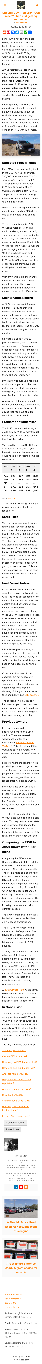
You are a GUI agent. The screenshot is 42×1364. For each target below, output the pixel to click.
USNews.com (12, 498)
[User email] (26, 1187)
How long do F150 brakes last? (18, 1068)
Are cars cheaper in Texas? (16, 1089)
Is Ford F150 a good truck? (16, 1116)
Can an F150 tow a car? (14, 1056)
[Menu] (4, 5)
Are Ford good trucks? (14, 1050)
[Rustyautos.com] (21, 5)
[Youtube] (21, 1187)
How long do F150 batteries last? (19, 1062)
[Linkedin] (16, 1187)
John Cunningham (22, 22)
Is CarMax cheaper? (12, 1095)
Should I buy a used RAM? (16, 1100)
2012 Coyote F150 (14, 990)
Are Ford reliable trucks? (15, 1074)
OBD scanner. (32, 695)
